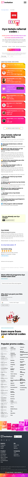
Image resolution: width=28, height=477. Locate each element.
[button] (13, 302)
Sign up (15, 448)
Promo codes (3, 56)
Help (2, 462)
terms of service (23, 469)
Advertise (16, 454)
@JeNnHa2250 (11, 78)
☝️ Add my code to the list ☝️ (13, 128)
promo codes (13, 349)
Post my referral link (14, 49)
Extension (3, 452)
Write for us (16, 455)
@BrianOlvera (11, 70)
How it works (5, 305)
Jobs (15, 452)
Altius (8, 64)
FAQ (8, 56)
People (2, 446)
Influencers (3, 459)
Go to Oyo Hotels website (8, 245)
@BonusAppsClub (11, 95)
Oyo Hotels (17, 64)
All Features (3, 454)
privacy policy (15, 469)
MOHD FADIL (10, 118)
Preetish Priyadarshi (12, 110)
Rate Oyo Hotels (5, 255)
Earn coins (3, 455)
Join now (19, 88)
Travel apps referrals (5, 9)
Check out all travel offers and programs (11, 283)
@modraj (9, 103)
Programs (3, 445)
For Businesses (4, 460)
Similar (12, 56)
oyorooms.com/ (5, 180)
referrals (4, 369)
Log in (15, 446)
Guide (2, 448)
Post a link (16, 445)
